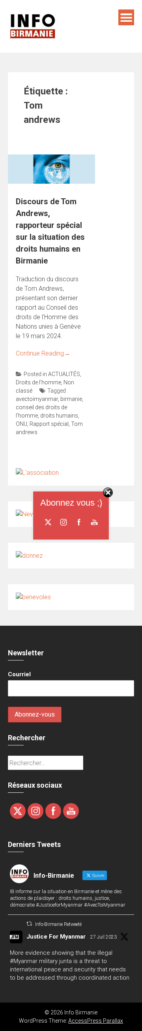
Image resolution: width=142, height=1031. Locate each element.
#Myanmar (23, 961)
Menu (126, 17)
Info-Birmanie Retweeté (58, 924)
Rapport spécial (49, 424)
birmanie (71, 399)
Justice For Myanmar (56, 936)
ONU (21, 424)
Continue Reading (43, 353)
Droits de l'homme (38, 382)
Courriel (19, 674)
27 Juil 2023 (103, 937)
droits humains (59, 415)
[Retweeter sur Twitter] (29, 924)
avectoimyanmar (37, 399)
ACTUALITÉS (64, 374)
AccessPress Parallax (95, 1021)
